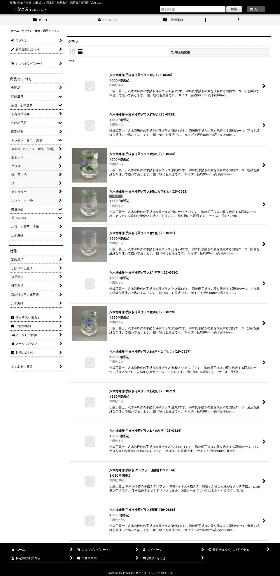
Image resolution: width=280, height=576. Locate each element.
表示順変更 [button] (182, 52)
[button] (238, 20)
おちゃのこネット (133, 572)
